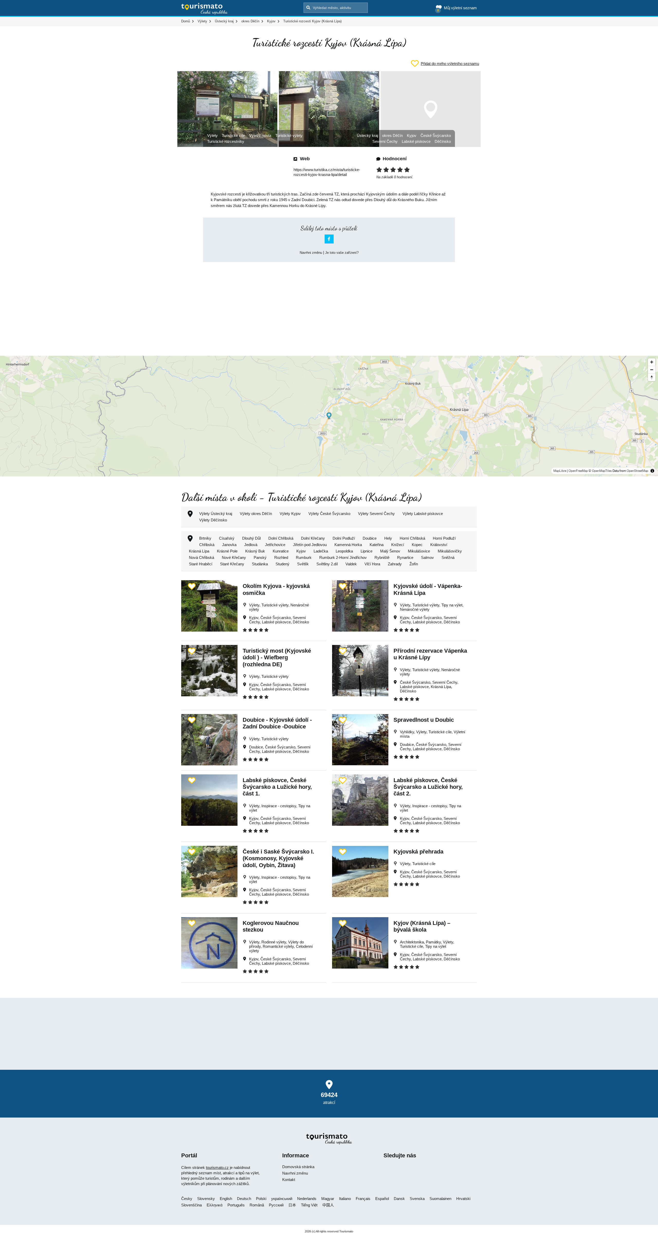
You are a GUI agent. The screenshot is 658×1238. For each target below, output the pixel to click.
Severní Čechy (385, 141)
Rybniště (381, 557)
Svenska (417, 1199)
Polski (261, 1199)
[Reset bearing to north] (651, 377)
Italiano (345, 1199)
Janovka (229, 544)
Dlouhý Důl (251, 538)
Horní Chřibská (412, 538)
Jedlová (250, 544)
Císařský (226, 538)
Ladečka (321, 551)
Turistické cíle (233, 135)
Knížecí (397, 544)
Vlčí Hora (372, 564)
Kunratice (281, 551)
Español (382, 1199)
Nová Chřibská (201, 557)
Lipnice (366, 551)
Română (257, 1205)
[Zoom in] (651, 362)
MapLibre (559, 471)
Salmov (427, 557)
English (226, 1199)
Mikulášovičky (450, 551)
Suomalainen (440, 1199)
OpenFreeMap (578, 471)
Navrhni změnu (311, 253)
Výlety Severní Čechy (376, 513)
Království (438, 544)
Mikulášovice (419, 551)
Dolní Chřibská (280, 538)
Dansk (399, 1199)
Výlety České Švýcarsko (329, 513)
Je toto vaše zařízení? (342, 253)
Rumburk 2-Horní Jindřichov (343, 557)
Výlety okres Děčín (256, 513)
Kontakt (288, 1179)
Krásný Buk (255, 551)
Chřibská (206, 544)
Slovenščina (191, 1205)
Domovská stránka (298, 1167)
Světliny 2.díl (327, 564)
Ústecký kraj (367, 135)
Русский (276, 1205)
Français (363, 1199)
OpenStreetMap (637, 471)
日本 (292, 1205)
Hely (388, 538)
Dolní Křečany (313, 538)
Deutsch (244, 1199)
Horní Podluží (444, 538)
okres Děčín (392, 135)
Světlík (303, 564)
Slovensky (206, 1199)
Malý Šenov (390, 551)
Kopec (417, 544)
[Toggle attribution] (652, 471)
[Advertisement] (329, 304)
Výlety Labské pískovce (423, 513)
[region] (329, 416)
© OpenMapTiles (600, 471)
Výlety (212, 135)
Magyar (327, 1199)
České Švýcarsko (436, 135)
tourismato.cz (217, 1167)
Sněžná (448, 557)
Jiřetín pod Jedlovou (310, 544)
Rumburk (304, 557)
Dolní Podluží (344, 538)
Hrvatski (463, 1199)
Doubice (370, 538)
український (281, 1199)
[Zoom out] (651, 369)
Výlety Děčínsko (213, 520)
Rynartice (405, 557)
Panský (260, 557)
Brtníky (205, 538)
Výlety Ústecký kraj (215, 513)
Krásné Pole (227, 551)
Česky (186, 1199)
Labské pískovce (416, 141)
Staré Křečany (232, 564)
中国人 (328, 1205)
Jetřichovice (275, 544)
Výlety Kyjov (290, 513)
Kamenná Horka (348, 544)
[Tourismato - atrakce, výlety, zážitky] (204, 9)
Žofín (413, 564)
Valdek (351, 564)
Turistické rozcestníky (225, 141)
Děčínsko (443, 141)
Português (236, 1205)
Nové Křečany (234, 557)
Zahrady (395, 564)
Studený (282, 564)
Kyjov (411, 135)
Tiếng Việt (309, 1205)
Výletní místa (260, 135)
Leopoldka (344, 551)
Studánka (260, 564)
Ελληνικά (215, 1205)
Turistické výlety (289, 135)
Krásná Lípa (199, 551)
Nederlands (306, 1199)
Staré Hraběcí (200, 564)
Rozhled (281, 557)
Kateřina (376, 544)
